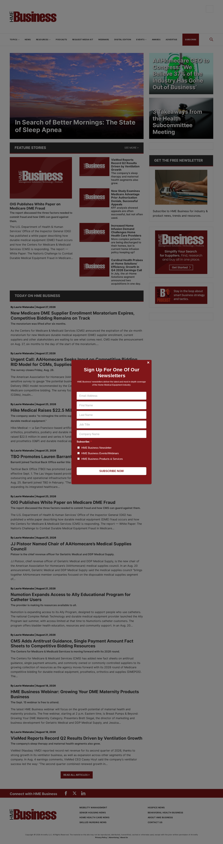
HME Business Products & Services (102, 459)
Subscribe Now (111, 471)
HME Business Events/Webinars (100, 453)
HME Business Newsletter (96, 447)
